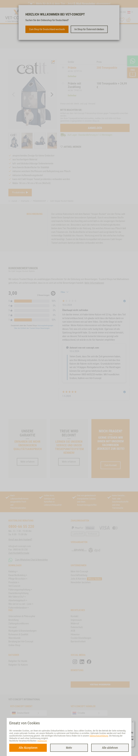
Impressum (42, 740)
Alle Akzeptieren (28, 747)
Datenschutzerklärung (99, 735)
